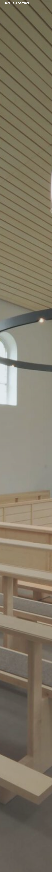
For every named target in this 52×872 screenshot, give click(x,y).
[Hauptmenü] (47, 3)
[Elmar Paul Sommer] (16, 3)
